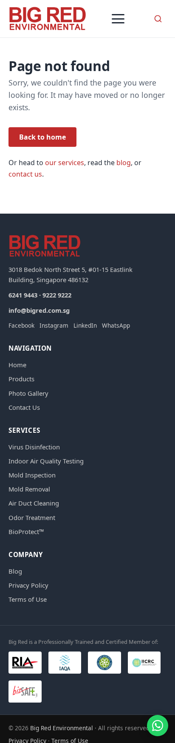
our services (64, 162)
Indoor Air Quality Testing (46, 461)
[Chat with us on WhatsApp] (157, 725)
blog (123, 162)
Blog (15, 571)
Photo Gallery (28, 393)
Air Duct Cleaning (33, 503)
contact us (25, 174)
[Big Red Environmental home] (47, 18)
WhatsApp (116, 325)
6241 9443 (22, 295)
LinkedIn (85, 325)
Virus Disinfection (34, 447)
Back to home (42, 137)
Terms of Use (27, 599)
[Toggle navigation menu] (118, 18)
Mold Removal (29, 489)
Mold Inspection (32, 475)
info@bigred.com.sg (39, 310)
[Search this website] (158, 18)
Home (17, 364)
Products (21, 378)
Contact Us (24, 407)
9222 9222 (56, 295)
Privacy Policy (28, 585)
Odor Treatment (31, 517)
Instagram (54, 325)
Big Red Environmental (61, 728)
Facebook (21, 325)
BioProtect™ (26, 531)
